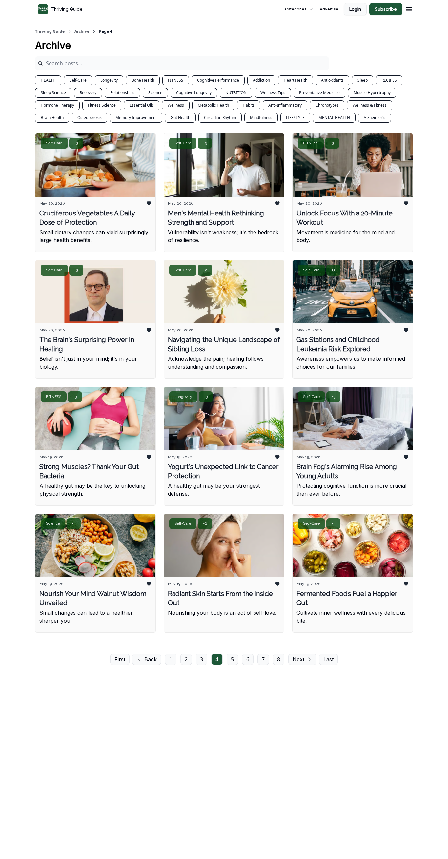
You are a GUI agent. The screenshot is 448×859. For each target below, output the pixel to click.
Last (328, 659)
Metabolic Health (213, 105)
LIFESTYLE (295, 117)
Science (155, 92)
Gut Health (180, 117)
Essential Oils (142, 105)
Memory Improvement (136, 117)
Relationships (122, 92)
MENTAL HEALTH (334, 117)
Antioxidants (332, 80)
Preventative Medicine (319, 92)
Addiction (261, 80)
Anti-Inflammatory (285, 105)
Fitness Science (102, 105)
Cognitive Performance (218, 80)
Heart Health (295, 80)
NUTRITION (236, 92)
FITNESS (175, 80)
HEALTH (48, 80)
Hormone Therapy (57, 105)
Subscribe (386, 9)
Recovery (88, 92)
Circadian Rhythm (220, 117)
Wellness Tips (272, 92)
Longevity (109, 80)
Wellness (176, 105)
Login (355, 9)
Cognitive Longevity (194, 92)
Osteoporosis (89, 117)
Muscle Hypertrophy (372, 92)
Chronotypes (327, 105)
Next (298, 659)
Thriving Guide (50, 31)
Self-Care (78, 80)
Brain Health (52, 117)
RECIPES (389, 80)
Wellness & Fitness (370, 105)
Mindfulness (261, 117)
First (119, 659)
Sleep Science (53, 92)
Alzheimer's (374, 117)
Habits (249, 105)
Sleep (362, 80)
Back (150, 659)
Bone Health (143, 80)
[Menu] (409, 8)
